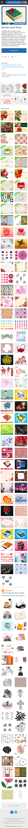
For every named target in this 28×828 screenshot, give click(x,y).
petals (8, 67)
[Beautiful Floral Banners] (21, 127)
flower (19, 65)
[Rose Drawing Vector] (7, 383)
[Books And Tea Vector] (21, 395)
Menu (25, 2)
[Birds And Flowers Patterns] (7, 290)
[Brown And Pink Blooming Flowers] (21, 522)
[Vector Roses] (7, 371)
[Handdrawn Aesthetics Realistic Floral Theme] (21, 569)
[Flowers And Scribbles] (7, 429)
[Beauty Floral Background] (21, 267)
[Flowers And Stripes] (7, 441)
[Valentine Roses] (21, 185)
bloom (3, 65)
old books (19, 595)
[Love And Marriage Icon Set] (7, 557)
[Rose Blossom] (7, 232)
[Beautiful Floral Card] (21, 220)
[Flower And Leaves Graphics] (21, 418)
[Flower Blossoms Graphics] (21, 325)
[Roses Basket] (7, 511)
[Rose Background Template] (21, 557)
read (12, 67)
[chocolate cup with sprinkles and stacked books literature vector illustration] (20, 637)
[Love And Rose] (7, 569)
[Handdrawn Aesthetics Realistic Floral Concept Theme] (21, 313)
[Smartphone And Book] (21, 464)
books (15, 65)
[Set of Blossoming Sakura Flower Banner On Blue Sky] (21, 336)
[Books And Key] (7, 418)
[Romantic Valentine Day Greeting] (7, 302)
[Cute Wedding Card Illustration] (7, 220)
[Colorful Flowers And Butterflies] (21, 429)
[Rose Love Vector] (21, 348)
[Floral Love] (21, 488)
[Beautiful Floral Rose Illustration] (7, 174)
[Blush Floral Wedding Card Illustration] (21, 209)
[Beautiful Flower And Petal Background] (7, 476)
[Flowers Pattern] (21, 151)
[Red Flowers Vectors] (21, 383)
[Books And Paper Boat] (21, 534)
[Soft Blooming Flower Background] (7, 313)
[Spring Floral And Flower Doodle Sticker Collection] (21, 511)
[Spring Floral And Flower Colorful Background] (7, 522)
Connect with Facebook (14, 2)
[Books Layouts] (7, 255)
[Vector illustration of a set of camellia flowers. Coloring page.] (20, 102)
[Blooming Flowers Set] (7, 278)
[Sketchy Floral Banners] (21, 197)
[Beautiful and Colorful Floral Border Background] (7, 488)
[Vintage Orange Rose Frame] (7, 185)
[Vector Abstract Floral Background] (7, 127)
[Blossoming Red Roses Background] (21, 302)
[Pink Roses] (21, 290)
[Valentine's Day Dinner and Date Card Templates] (7, 453)
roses (13, 595)
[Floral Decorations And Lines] (21, 441)
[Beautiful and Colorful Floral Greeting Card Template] (21, 476)
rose (3, 69)
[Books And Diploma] (7, 534)
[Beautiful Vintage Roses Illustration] (7, 116)
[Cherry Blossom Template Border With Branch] (7, 348)
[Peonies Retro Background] (21, 139)
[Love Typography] (21, 499)
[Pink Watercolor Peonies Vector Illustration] (7, 139)
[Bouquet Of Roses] (21, 546)
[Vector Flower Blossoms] (21, 255)
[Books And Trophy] (21, 406)
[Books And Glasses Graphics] (7, 546)
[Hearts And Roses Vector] (21, 232)
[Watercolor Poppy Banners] (7, 162)
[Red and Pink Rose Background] (7, 267)
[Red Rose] (21, 243)
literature (4, 67)
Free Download (14, 50)
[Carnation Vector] (21, 453)
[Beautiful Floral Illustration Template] (21, 174)
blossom (8, 65)
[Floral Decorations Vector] (21, 360)
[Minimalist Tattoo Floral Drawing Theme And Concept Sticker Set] (21, 278)
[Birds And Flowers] (7, 243)
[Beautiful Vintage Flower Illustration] (21, 116)
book (12, 65)
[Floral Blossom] (7, 360)
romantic (21, 67)
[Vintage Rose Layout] (7, 336)
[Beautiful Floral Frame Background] (7, 209)
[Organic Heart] (7, 499)
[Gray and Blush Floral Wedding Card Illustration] (21, 162)
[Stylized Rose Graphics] (21, 371)
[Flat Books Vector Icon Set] (7, 197)
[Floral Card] (7, 151)
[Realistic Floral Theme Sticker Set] (7, 581)
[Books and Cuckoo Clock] (7, 395)
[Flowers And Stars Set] (7, 325)
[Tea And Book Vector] (7, 464)
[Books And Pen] (7, 406)
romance (16, 67)
